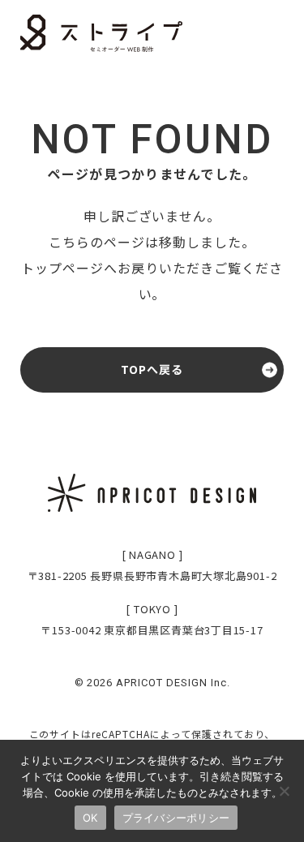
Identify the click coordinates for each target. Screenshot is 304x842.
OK (90, 817)
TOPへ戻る (152, 369)
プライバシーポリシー (176, 817)
